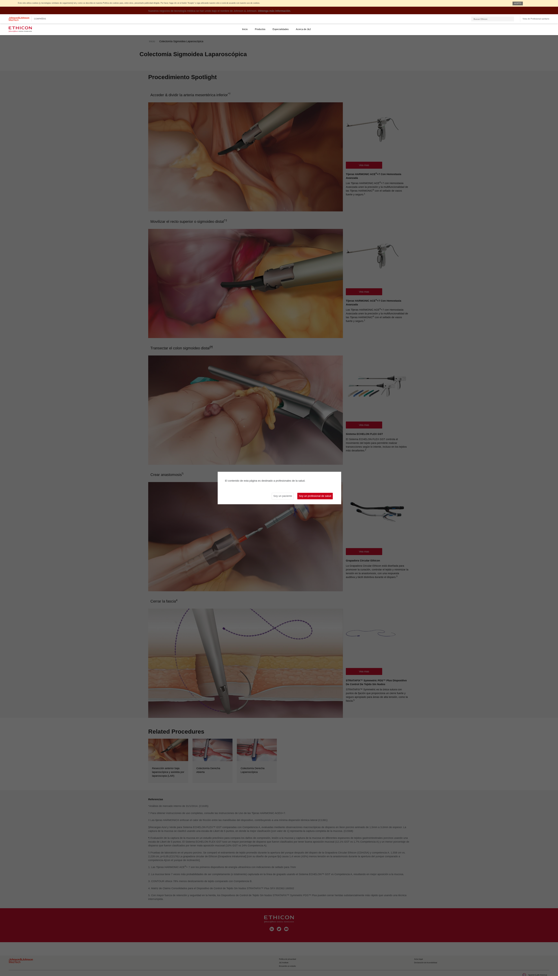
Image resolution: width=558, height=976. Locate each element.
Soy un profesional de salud (315, 496)
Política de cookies (111, 3)
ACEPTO (517, 3)
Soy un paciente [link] (282, 496)
